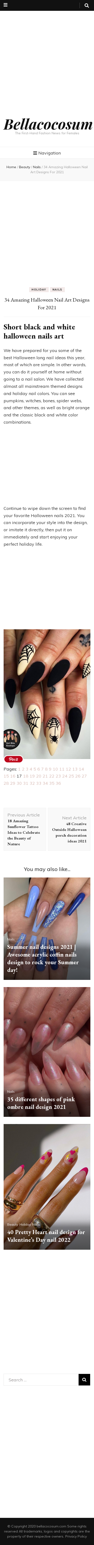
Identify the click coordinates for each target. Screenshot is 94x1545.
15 (6, 776)
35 (51, 783)
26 (78, 776)
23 (58, 776)
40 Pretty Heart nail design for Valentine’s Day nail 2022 (46, 1235)
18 (25, 776)
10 (55, 769)
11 (62, 769)
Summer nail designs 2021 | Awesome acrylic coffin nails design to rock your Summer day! (43, 958)
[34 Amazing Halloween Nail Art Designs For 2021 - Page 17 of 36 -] (13, 759)
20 (38, 776)
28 (6, 783)
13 (75, 769)
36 (58, 783)
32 (32, 783)
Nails (57, 289)
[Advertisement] (47, 58)
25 (71, 776)
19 (32, 776)
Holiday (39, 289)
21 (45, 776)
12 (68, 769)
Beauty (12, 1224)
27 (84, 776)
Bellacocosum (48, 123)
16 (12, 776)
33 (38, 783)
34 (45, 783)
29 (12, 783)
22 (51, 776)
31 (25, 783)
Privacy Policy (76, 1536)
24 (64, 776)
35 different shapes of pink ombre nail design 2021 (41, 1103)
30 (19, 783)
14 (81, 769)
